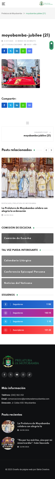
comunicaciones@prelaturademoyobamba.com (28, 399)
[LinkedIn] (17, 50)
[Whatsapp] (23, 50)
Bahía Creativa (43, 469)
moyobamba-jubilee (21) (37, 136)
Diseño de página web (23, 469)
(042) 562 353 (17, 395)
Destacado (7, 203)
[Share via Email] (29, 50)
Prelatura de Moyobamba (24, 203)
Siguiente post (41, 132)
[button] (46, 150)
